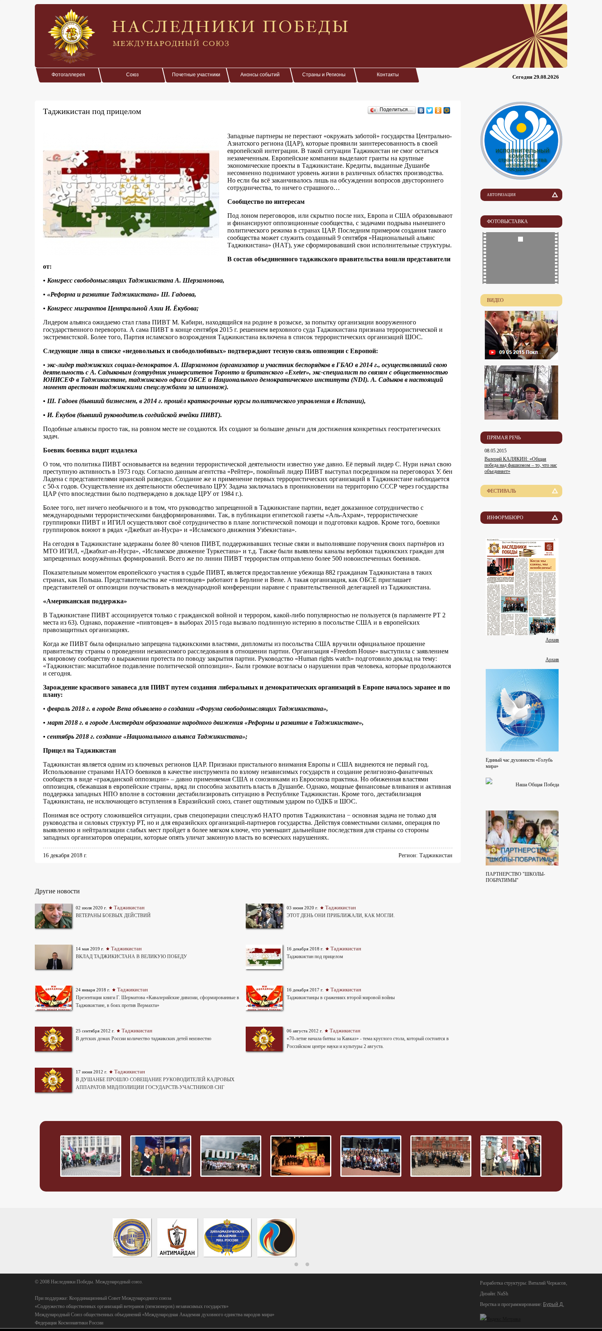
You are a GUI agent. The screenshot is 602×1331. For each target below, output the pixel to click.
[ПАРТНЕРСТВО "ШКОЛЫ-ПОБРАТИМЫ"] (522, 863)
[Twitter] (429, 110)
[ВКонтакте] (421, 110)
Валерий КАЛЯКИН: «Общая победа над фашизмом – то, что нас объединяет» (520, 465)
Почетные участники (196, 75)
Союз (132, 75)
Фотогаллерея (68, 75)
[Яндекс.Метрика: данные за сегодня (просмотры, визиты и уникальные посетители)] (500, 1319)
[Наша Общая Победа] (489, 782)
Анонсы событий (260, 75)
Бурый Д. (553, 1304)
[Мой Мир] (447, 110)
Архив (552, 640)
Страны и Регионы (324, 75)
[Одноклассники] (438, 110)
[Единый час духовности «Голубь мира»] (522, 749)
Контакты (388, 75)
